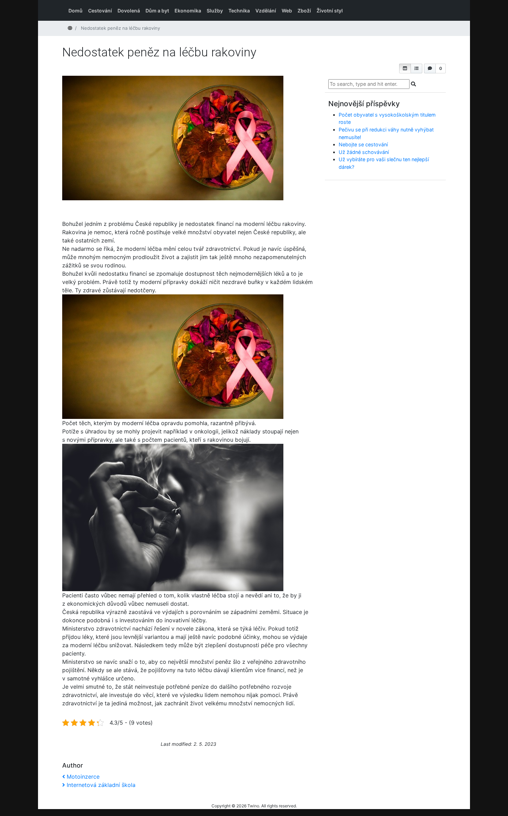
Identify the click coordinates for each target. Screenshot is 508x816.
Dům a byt (157, 10)
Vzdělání (265, 10)
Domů (75, 10)
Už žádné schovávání (364, 152)
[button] (405, 68)
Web (287, 10)
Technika (239, 10)
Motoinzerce (83, 776)
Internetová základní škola (100, 784)
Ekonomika (188, 10)
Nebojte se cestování (363, 144)
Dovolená (128, 10)
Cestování (100, 10)
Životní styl (330, 10)
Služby (215, 10)
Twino (253, 805)
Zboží (304, 10)
